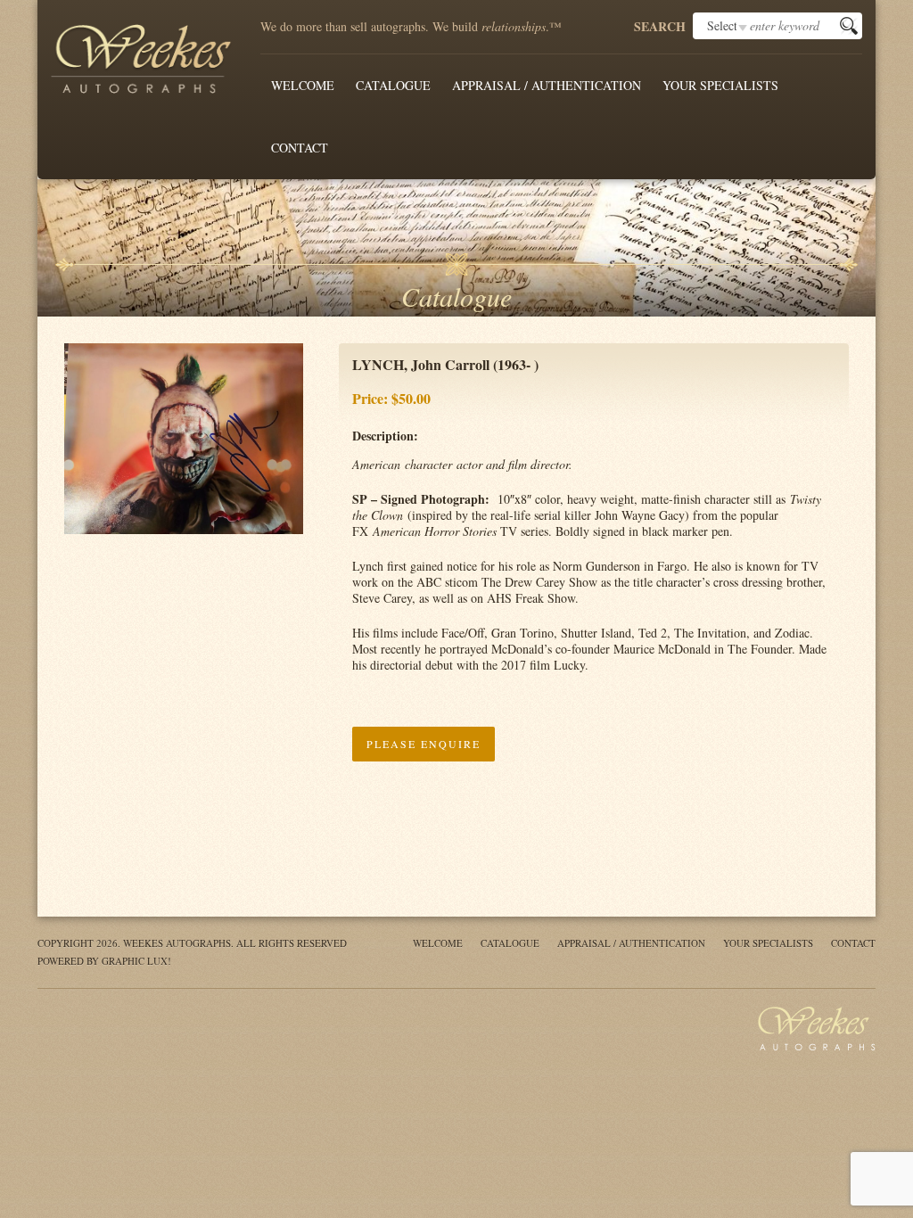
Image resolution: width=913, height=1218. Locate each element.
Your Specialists (720, 85)
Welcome (302, 85)
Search (660, 27)
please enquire (423, 744)
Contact (299, 147)
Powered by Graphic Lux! (104, 960)
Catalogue (393, 85)
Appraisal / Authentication (546, 85)
